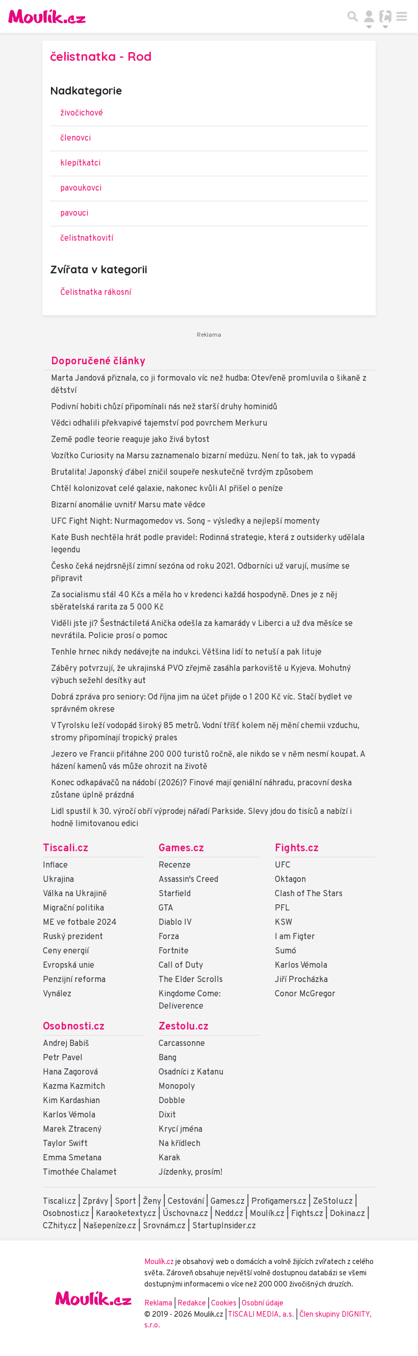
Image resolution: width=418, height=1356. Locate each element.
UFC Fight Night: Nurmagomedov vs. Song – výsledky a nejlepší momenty (185, 522)
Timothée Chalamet (80, 1172)
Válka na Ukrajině (75, 894)
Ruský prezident (73, 937)
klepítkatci (80, 163)
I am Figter (295, 937)
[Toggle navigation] (402, 16)
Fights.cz (297, 848)
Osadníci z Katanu (191, 1072)
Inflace (55, 865)
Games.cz (181, 848)
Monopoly (177, 1087)
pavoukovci (80, 188)
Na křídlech (179, 1144)
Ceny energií (66, 951)
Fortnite (174, 951)
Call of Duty (181, 966)
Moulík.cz (267, 1214)
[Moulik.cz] (47, 16)
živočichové (81, 113)
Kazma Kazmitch (74, 1087)
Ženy (152, 1202)
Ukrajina (58, 880)
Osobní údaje (262, 1303)
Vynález (57, 994)
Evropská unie (68, 966)
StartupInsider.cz (224, 1226)
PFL (282, 908)
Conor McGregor (305, 994)
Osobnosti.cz (73, 1027)
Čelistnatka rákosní (95, 293)
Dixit (167, 1115)
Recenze (175, 865)
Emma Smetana (72, 1158)
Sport (125, 1202)
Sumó (285, 951)
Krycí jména (180, 1130)
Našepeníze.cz (109, 1226)
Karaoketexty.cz (126, 1214)
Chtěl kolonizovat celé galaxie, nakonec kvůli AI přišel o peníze (167, 489)
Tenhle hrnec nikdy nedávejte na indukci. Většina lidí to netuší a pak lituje (186, 652)
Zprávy (95, 1202)
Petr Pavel (63, 1058)
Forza (169, 937)
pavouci (74, 213)
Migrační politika (73, 908)
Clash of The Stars (309, 894)
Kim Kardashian (71, 1101)
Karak (169, 1158)
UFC (283, 865)
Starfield (175, 894)
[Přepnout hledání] (353, 16)
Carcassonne (182, 1044)
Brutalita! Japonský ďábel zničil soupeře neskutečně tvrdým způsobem (182, 472)
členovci (75, 138)
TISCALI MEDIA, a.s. (262, 1315)
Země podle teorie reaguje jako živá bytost (130, 440)
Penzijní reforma (74, 980)
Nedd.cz (229, 1214)
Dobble (172, 1101)
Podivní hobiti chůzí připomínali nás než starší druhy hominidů (164, 407)
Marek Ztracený (72, 1130)
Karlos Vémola (301, 966)
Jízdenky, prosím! (190, 1172)
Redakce (191, 1303)
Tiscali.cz (65, 848)
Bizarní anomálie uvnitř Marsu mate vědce (128, 505)
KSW (283, 923)
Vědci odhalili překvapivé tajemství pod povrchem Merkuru (159, 423)
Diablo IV (175, 923)
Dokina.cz (347, 1214)
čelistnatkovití (86, 238)
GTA (166, 908)
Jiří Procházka (301, 980)
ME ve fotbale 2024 (80, 923)
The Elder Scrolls (191, 980)
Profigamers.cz (278, 1202)
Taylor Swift (65, 1144)
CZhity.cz (59, 1226)
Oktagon (290, 880)
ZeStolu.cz (333, 1202)
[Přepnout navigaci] (369, 16)
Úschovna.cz (185, 1214)
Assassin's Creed (188, 880)
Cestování (186, 1202)
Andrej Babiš (66, 1044)
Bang (167, 1058)
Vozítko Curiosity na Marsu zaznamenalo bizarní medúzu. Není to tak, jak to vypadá (203, 456)
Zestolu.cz (183, 1027)
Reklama (158, 1303)
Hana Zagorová (70, 1072)
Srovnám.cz (164, 1226)
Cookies (224, 1303)
